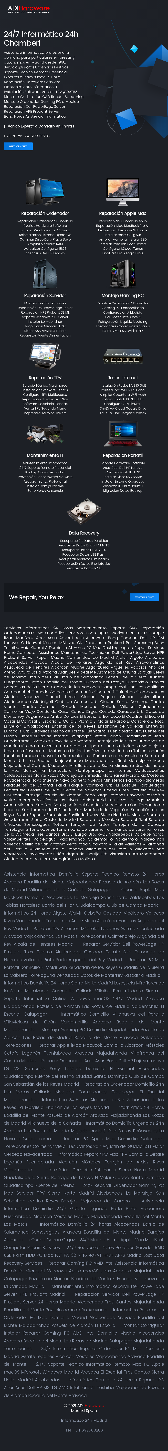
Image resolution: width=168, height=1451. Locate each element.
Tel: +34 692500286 (84, 1430)
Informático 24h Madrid (84, 1420)
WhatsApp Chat (18, 146)
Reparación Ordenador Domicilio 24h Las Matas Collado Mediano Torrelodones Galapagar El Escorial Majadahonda (84, 1092)
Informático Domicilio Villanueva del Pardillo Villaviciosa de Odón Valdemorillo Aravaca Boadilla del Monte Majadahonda (84, 1022)
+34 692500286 (36, 136)
